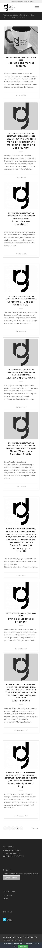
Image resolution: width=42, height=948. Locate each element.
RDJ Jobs (32, 136)
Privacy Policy (7, 895)
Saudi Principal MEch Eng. (21, 785)
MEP (23, 537)
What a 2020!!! (21, 700)
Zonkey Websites (17, 940)
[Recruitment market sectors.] (21, 40)
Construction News (15, 136)
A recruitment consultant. (21, 223)
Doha (34, 534)
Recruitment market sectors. (21, 64)
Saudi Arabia (31, 299)
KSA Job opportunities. (21, 377)
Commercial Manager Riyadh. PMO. (21, 303)
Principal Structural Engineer (21, 620)
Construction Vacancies (15, 299)
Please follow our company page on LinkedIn (21, 548)
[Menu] (36, 7)
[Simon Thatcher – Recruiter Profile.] (21, 425)
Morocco (24, 448)
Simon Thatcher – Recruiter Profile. (21, 453)
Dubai (17, 448)
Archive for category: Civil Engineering (18, 15)
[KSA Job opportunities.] (21, 352)
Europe (14, 537)
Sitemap (6, 899)
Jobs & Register (11, 878)
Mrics (28, 537)
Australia (10, 529)
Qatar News (18, 781)
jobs (26, 136)
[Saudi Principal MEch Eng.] (21, 755)
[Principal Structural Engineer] (21, 596)
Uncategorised (26, 542)
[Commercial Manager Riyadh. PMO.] (21, 279)
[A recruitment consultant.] (21, 195)
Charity (18, 529)
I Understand (23, 946)
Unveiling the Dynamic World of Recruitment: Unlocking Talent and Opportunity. (21, 143)
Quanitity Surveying (19, 540)
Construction (26, 57)
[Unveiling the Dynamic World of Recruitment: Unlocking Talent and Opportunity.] (21, 116)
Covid (28, 534)
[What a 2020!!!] (21, 667)
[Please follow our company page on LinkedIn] (21, 511)
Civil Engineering (13, 57)
